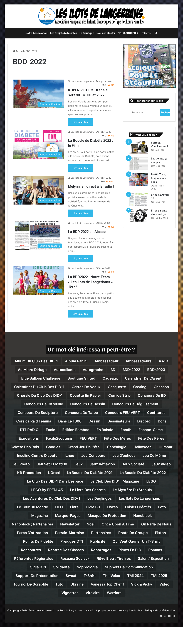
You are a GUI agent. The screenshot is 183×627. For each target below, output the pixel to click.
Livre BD (93, 507)
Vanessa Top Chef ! (107, 584)
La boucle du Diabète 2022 (143, 473)
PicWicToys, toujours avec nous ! (159, 178)
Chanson (161, 387)
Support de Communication (129, 567)
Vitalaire (93, 593)
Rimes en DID (129, 550)
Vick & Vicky (141, 584)
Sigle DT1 (38, 567)
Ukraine (77, 584)
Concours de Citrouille (43, 404)
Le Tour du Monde (32, 507)
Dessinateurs (118, 421)
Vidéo (164, 584)
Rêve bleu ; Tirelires (114, 558)
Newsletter (70, 524)
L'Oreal (54, 473)
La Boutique (87, 33)
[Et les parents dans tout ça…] (138, 215)
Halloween (142, 447)
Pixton (160, 533)
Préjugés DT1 (71, 541)
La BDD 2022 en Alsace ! (87, 232)
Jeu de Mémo (154, 455)
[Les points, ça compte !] (138, 163)
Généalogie (116, 447)
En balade (105, 430)
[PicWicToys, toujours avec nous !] (138, 179)
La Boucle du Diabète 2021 (90, 473)
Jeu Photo (21, 464)
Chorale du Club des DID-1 (40, 395)
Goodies (53, 447)
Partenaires (101, 533)
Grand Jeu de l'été (84, 447)
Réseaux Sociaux (75, 558)
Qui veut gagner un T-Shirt (136, 541)
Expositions (29, 438)
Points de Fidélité (38, 541)
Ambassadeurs (139, 361)
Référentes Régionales (33, 558)
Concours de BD (152, 395)
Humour (165, 447)
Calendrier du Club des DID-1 (39, 387)
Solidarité (61, 567)
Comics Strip (119, 395)
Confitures (156, 412)
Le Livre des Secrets (88, 490)
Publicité (97, 541)
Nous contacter (106, 33)
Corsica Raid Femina (33, 421)
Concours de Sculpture (38, 412)
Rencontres (31, 550)
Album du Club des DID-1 (36, 361)
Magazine (39, 515)
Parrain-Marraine (69, 533)
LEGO (151, 481)
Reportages (101, 550)
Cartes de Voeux (86, 387)
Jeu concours (93, 455)
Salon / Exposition (153, 558)
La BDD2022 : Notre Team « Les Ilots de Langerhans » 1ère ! (90, 282)
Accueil (19, 51)
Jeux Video (161, 464)
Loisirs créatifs (138, 507)
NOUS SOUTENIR (128, 33)
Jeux (78, 464)
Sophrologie (87, 567)
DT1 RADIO (29, 430)
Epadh (125, 430)
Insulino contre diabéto (37, 455)
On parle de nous (156, 524)
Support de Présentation (37, 576)
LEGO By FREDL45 (47, 490)
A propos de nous (106, 610)
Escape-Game (151, 430)
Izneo (69, 455)
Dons (162, 421)
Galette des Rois (25, 447)
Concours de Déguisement (135, 404)
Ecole (50, 430)
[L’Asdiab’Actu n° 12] (138, 199)
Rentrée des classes (66, 550)
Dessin (94, 421)
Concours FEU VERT (122, 412)
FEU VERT (88, 438)
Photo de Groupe (133, 533)
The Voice (111, 576)
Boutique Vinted (81, 378)
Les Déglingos (99, 498)
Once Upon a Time (118, 524)
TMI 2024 (135, 576)
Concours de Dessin (87, 404)
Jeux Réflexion (102, 464)
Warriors (114, 593)
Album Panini (76, 361)
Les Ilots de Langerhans (82, 81)
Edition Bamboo (75, 430)
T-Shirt (90, 576)
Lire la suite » (80, 122)
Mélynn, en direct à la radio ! (91, 186)
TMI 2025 (159, 576)
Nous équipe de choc (130, 610)
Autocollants (65, 370)
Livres (112, 507)
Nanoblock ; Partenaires (32, 524)
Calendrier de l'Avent (143, 378)
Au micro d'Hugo (32, 370)
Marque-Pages (68, 515)
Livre (74, 507)
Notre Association (37, 33)
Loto (162, 507)
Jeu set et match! (52, 464)
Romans (155, 550)
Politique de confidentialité (160, 610)
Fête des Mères (117, 438)
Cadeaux (110, 378)
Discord (144, 421)
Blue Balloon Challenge (40, 378)
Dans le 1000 (69, 421)
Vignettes (69, 593)
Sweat (71, 576)
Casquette (117, 387)
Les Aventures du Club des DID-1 (51, 498)
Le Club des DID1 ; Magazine (114, 481)
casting (140, 387)
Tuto (59, 584)
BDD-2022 (131, 370)
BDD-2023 (156, 370)
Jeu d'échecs (123, 455)
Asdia (163, 361)
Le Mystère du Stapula (132, 490)
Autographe (93, 370)
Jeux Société (133, 464)
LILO (59, 507)
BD (112, 370)
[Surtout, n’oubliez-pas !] (138, 147)
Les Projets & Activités (63, 33)
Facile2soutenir (59, 438)
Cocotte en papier (85, 395)
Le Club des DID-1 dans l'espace (55, 481)
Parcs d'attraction (32, 533)
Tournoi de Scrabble (30, 584)
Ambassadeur (106, 361)
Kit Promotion (29, 473)
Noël (91, 524)
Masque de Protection (107, 515)
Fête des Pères (151, 438)
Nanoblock (142, 515)
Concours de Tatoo (81, 412)
